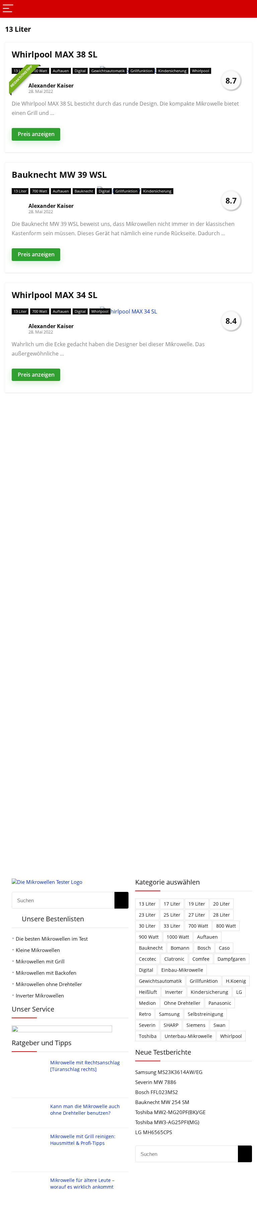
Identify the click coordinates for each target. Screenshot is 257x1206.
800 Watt (226, 926)
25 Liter (172, 915)
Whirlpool (200, 70)
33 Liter (172, 926)
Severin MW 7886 (155, 1082)
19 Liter (196, 904)
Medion (147, 1003)
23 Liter (147, 915)
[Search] (247, 9)
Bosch (204, 948)
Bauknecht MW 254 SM (162, 1102)
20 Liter (221, 904)
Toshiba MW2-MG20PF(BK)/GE (170, 1112)
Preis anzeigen (36, 134)
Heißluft (148, 992)
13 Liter (20, 70)
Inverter (174, 992)
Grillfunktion (142, 70)
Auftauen (61, 70)
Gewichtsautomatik (108, 70)
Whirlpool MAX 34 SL (54, 294)
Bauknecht (84, 190)
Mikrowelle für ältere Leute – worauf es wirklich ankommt (82, 1183)
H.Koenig (236, 981)
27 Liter (196, 915)
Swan (219, 1025)
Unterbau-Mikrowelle (188, 1036)
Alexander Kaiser (51, 85)
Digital (80, 70)
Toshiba (148, 1036)
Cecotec (147, 959)
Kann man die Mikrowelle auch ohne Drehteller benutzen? (85, 1109)
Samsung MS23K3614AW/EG (168, 1072)
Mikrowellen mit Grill (40, 961)
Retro (145, 1014)
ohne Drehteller (182, 1003)
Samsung (169, 1014)
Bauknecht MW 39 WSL (59, 174)
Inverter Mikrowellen (40, 995)
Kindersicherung (172, 70)
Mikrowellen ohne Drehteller (49, 984)
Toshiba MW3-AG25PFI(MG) (167, 1122)
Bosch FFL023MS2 (156, 1092)
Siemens (195, 1025)
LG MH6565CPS (153, 1132)
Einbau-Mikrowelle (182, 970)
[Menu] (8, 9)
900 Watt (149, 937)
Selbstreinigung (205, 1014)
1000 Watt (178, 937)
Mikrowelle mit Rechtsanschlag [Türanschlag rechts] (85, 1065)
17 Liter (172, 904)
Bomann (180, 948)
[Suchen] (121, 900)
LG (239, 992)
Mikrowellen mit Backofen (46, 972)
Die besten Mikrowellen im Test (52, 938)
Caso (224, 948)
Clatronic (174, 959)
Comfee (200, 959)
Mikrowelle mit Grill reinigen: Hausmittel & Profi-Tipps (82, 1139)
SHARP (171, 1025)
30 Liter (147, 926)
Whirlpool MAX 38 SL (54, 54)
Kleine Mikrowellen (38, 950)
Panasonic (219, 1003)
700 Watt (39, 70)
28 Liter (221, 915)
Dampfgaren (232, 959)
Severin (147, 1025)
